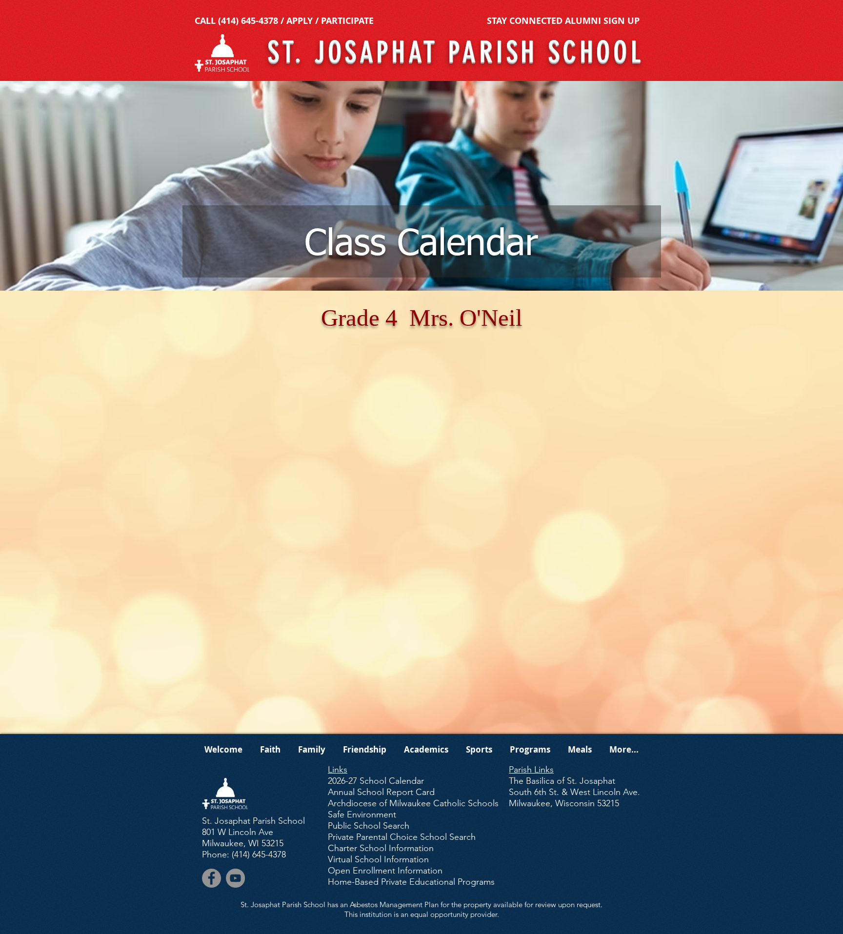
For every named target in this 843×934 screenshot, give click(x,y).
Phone (214, 854)
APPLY (299, 21)
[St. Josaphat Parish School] (211, 878)
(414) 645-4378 (248, 21)
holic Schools (413, 803)
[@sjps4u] (235, 878)
